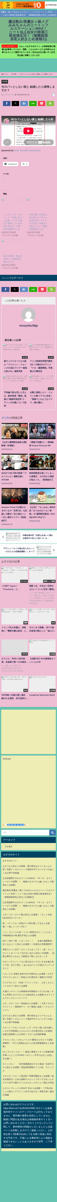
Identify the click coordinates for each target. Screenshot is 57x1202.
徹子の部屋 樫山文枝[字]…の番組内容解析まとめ (13, 259)
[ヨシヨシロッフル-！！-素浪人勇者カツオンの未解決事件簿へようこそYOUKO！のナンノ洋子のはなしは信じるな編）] (28, 1055)
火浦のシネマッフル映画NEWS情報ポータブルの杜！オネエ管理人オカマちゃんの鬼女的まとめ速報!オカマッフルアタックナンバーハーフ (28, 994)
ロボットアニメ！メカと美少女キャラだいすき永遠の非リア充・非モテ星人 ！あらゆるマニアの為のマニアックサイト (28, 965)
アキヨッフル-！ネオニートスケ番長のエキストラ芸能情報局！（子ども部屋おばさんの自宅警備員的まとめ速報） (28, 1043)
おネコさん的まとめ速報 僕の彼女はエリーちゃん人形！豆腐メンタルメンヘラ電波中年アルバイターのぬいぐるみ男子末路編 (28, 869)
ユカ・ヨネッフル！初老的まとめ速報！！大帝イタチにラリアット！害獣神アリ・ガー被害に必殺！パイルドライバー (28, 1006)
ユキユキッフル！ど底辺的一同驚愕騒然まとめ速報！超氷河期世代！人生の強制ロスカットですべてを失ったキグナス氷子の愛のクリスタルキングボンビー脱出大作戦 (28, 1079)
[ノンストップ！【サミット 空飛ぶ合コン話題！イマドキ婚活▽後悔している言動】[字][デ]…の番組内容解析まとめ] (12, 204)
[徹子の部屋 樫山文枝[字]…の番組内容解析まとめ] (12, 245)
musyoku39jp (28, 325)
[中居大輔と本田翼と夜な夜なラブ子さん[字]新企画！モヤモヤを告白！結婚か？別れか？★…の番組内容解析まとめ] (38, 204)
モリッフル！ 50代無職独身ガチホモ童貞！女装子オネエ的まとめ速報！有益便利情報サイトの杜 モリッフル (28, 1067)
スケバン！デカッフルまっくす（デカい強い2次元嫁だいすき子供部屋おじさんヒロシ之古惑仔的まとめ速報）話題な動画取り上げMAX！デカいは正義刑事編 (28, 1031)
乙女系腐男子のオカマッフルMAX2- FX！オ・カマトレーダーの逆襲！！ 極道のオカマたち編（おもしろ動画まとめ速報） (28, 881)
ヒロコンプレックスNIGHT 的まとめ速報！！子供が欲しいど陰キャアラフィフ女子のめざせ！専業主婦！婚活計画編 (28, 1091)
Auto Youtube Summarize (27, 150)
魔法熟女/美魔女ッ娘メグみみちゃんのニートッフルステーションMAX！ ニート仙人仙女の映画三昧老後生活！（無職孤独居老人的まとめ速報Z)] (28, 893)
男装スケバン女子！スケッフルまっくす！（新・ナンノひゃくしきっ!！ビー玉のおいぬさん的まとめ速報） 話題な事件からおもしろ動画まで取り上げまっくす (28, 952)
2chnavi (7, 759)
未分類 (4, 81)
